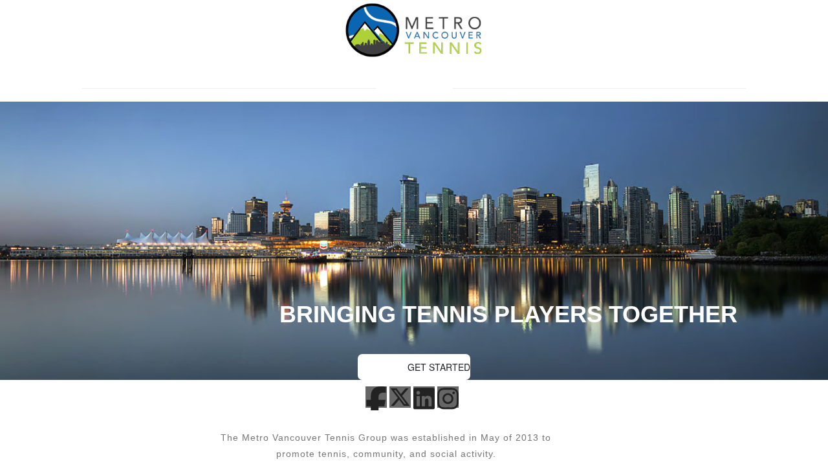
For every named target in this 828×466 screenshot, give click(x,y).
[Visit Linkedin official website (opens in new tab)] (424, 401)
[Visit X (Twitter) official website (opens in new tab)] (400, 399)
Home (414, 88)
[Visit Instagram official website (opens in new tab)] (448, 401)
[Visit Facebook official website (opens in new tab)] (376, 406)
